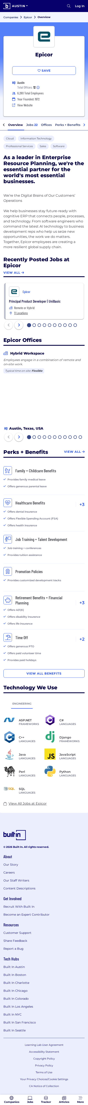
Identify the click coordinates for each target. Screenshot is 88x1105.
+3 (82, 504)
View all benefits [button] (44, 673)
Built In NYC (12, 1014)
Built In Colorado (16, 999)
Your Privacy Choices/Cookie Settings (44, 1079)
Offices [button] (46, 125)
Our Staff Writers (16, 880)
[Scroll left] (4, 125)
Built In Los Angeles (18, 1006)
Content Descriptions (19, 888)
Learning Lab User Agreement (44, 1044)
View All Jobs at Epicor (28, 804)
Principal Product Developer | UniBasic (34, 301)
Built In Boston (14, 975)
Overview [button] (15, 125)
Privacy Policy (44, 1065)
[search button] (69, 6)
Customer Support (17, 933)
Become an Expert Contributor (26, 914)
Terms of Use (44, 1072)
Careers (9, 872)
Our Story (10, 864)
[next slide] (19, 325)
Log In (80, 6)
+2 (82, 639)
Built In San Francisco (19, 1022)
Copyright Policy (44, 1058)
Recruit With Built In (18, 907)
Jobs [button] (32, 125)
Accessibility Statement (44, 1051)
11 (80, 437)
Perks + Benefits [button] (67, 125)
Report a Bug (13, 949)
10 (75, 325)
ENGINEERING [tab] (21, 703)
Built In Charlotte (16, 983)
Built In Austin (14, 967)
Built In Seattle (14, 1030)
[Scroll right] (84, 125)
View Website (25, 105)
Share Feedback (15, 941)
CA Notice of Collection (44, 1086)
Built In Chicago (15, 991)
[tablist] (44, 703)
